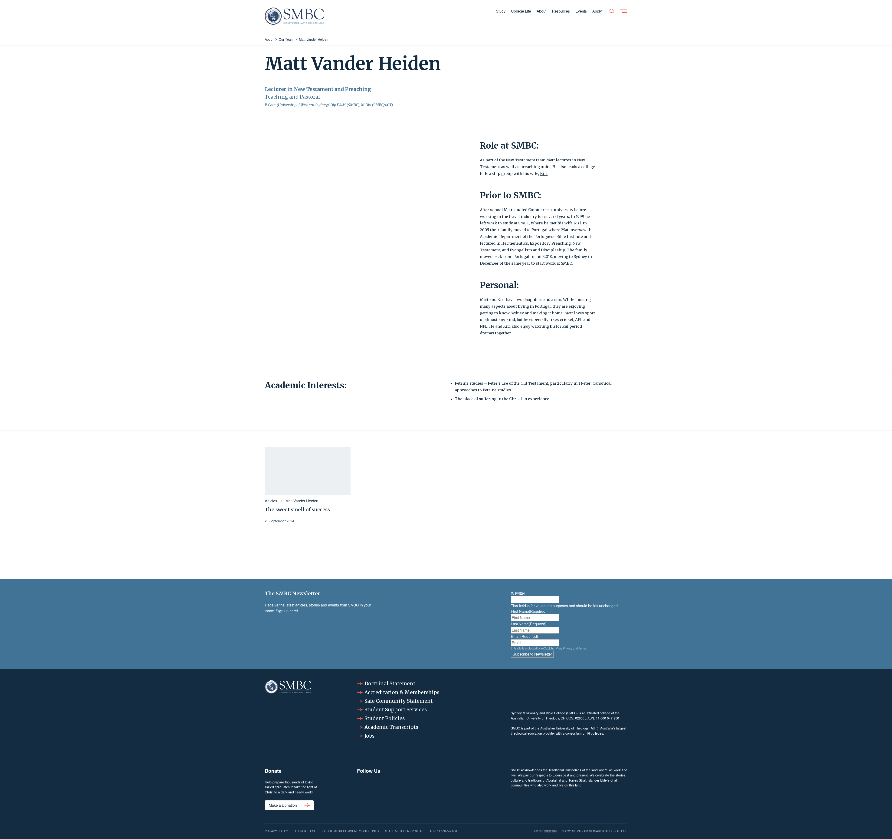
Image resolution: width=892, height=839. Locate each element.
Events (581, 11)
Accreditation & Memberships (401, 692)
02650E (581, 718)
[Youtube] (483, 791)
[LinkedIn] (426, 791)
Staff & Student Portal (404, 831)
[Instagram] (397, 791)
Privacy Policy (276, 831)
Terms (582, 648)
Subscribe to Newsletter (532, 654)
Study (500, 11)
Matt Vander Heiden (301, 500)
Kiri (544, 173)
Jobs (369, 736)
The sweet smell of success (297, 509)
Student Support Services (395, 709)
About (541, 11)
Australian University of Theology (535, 718)
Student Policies (384, 718)
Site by (538, 831)
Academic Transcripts (391, 727)
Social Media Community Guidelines (350, 831)
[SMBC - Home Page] (294, 16)
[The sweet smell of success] (308, 471)
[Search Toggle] (612, 11)
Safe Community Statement (398, 701)
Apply (597, 11)
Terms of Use (305, 831)
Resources (561, 11)
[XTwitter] (455, 791)
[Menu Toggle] (623, 11)
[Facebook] (368, 791)
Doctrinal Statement (389, 683)
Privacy (567, 648)
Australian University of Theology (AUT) (569, 728)
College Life (521, 11)
